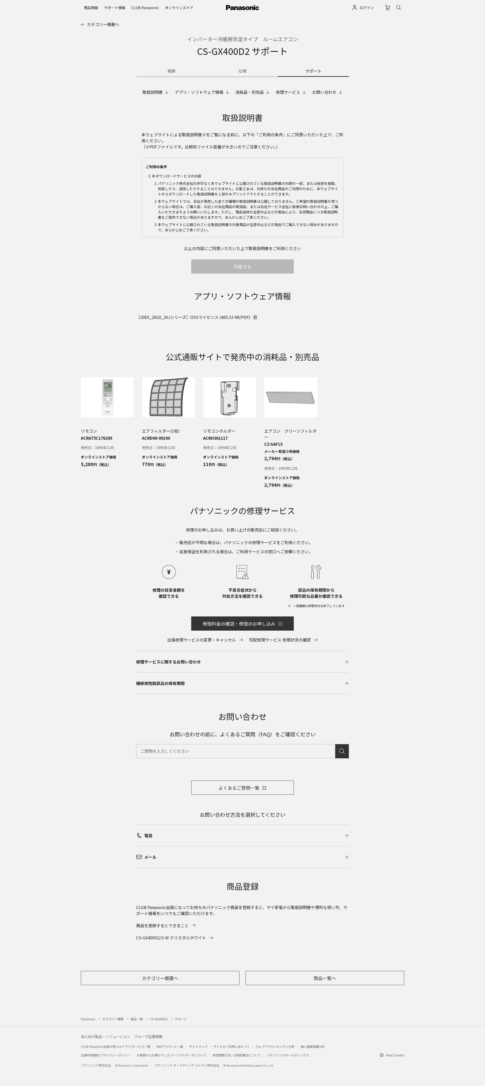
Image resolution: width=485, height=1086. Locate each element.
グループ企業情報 (148, 1036)
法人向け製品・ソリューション (105, 1036)
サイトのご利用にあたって (231, 1046)
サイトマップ (198, 1046)
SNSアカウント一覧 (169, 1046)
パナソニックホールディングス (288, 1055)
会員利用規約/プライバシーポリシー (106, 1055)
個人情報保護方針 (313, 1046)
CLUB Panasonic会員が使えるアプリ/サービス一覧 (115, 1046)
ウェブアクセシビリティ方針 (275, 1046)
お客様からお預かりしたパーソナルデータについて (171, 1055)
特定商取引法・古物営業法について (236, 1055)
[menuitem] (91, 8)
